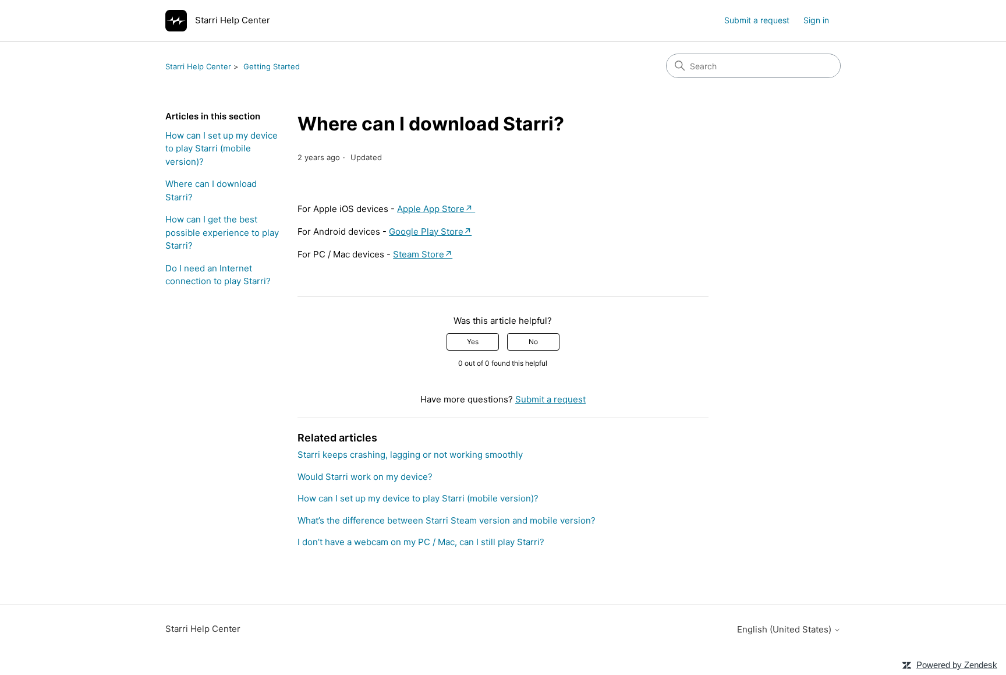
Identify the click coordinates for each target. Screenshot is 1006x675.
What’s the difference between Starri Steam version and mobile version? (446, 520)
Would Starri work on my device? (365, 476)
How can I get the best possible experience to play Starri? (222, 232)
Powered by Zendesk (956, 665)
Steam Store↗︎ (422, 254)
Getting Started (271, 66)
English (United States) (785, 629)
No (533, 341)
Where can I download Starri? (211, 190)
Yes (473, 341)
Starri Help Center (198, 66)
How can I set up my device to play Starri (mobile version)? (221, 148)
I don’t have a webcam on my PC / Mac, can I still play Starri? (420, 541)
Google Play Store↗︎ (430, 231)
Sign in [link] (816, 20)
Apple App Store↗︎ (436, 208)
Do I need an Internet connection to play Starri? (218, 275)
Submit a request (756, 20)
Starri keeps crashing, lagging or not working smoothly (410, 454)
